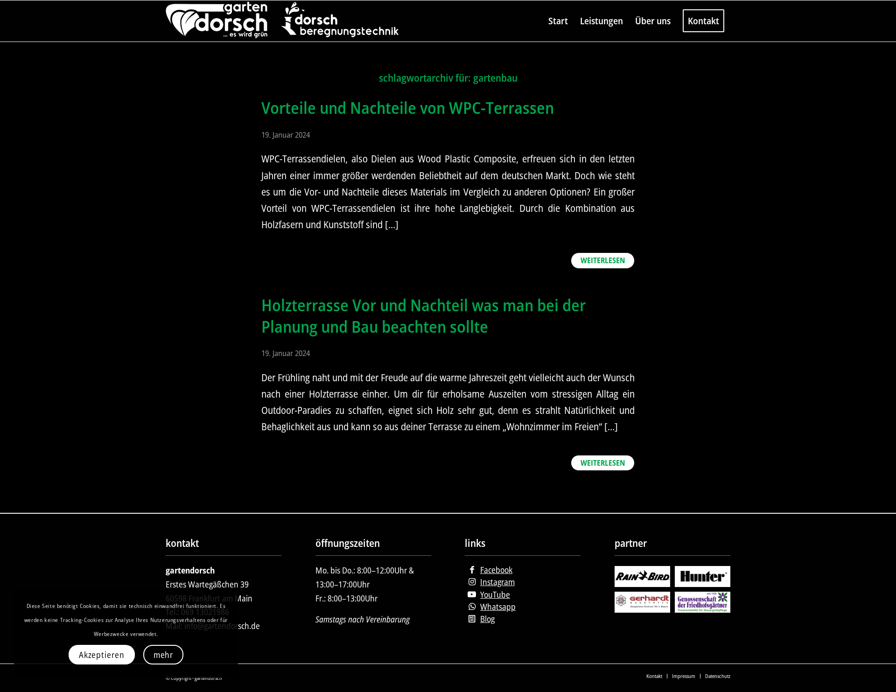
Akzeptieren (102, 654)
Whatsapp (498, 606)
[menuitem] (558, 21)
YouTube (495, 594)
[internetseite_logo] (282, 21)
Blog (487, 618)
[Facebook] (472, 570)
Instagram (497, 581)
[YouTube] (472, 594)
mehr (164, 654)
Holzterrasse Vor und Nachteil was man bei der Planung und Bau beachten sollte (423, 315)
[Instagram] (472, 582)
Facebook (496, 569)
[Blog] (472, 619)
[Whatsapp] (472, 607)
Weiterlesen (603, 260)
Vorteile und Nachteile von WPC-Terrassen (407, 108)
